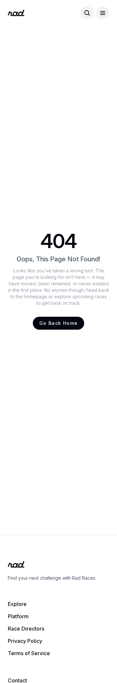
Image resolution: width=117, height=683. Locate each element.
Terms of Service (29, 653)
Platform (18, 616)
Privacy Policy (25, 641)
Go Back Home (58, 323)
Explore (17, 604)
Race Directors (26, 628)
